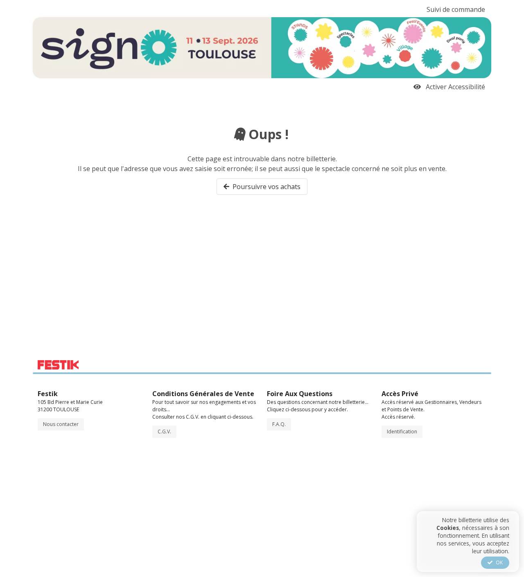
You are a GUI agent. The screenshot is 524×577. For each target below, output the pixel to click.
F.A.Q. (279, 424)
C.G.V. (164, 431)
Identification (402, 431)
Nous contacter (61, 424)
